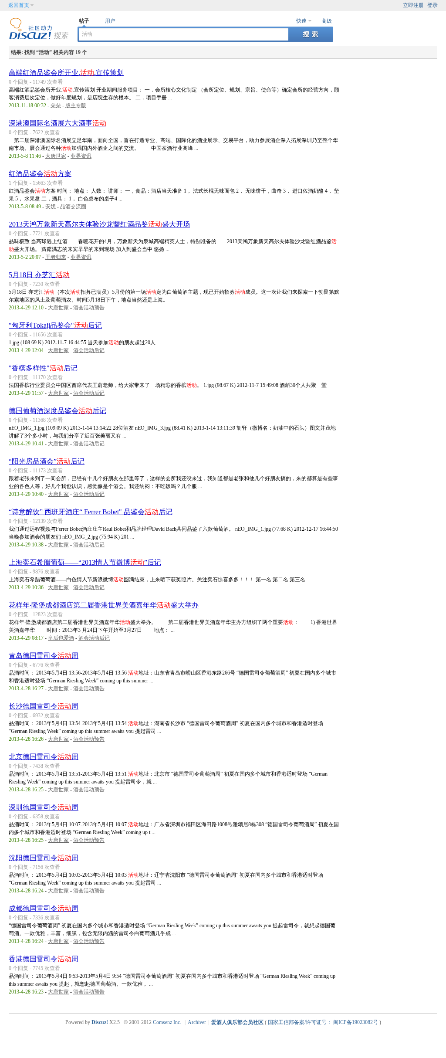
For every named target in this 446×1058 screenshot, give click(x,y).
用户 (110, 21)
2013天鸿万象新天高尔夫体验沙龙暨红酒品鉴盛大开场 (99, 224)
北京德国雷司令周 (43, 756)
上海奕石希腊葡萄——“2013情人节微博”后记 (85, 562)
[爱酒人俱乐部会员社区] (39, 38)
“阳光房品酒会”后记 (46, 461)
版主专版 (75, 105)
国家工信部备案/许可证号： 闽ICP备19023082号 (323, 1022)
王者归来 (55, 257)
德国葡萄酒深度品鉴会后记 (57, 410)
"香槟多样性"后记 (43, 368)
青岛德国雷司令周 (43, 655)
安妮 (50, 206)
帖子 (84, 21)
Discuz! (99, 1022)
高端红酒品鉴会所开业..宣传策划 (66, 72)
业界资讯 (81, 156)
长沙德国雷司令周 (43, 706)
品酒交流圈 (73, 206)
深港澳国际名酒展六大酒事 (57, 123)
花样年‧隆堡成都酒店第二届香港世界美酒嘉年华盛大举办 (104, 605)
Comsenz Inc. (167, 1022)
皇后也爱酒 (61, 638)
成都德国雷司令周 (43, 908)
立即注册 (413, 5)
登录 (432, 5)
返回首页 (18, 5)
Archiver (197, 1022)
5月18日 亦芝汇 (39, 274)
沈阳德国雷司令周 (43, 857)
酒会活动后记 (89, 350)
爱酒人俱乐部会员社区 (237, 1022)
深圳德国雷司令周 (43, 807)
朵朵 (56, 105)
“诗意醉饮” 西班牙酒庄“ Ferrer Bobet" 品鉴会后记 (90, 511)
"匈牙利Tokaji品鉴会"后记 (55, 325)
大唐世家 (55, 156)
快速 (301, 21)
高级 (326, 21)
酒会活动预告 (89, 308)
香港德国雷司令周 (43, 959)
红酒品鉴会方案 (40, 173)
